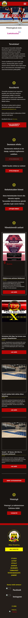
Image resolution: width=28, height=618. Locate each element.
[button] (25, 4)
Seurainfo (14, 568)
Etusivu (14, 558)
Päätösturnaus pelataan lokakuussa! (14, 278)
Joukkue (14, 566)
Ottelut (14, 563)
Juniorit (14, 575)
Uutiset (14, 561)
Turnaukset (14, 570)
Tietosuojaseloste (14, 573)
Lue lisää (14, 292)
